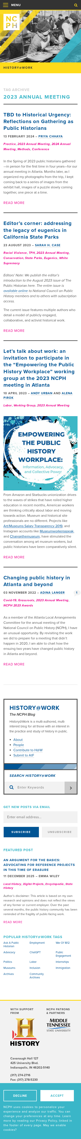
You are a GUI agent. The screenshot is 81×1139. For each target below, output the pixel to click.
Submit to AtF (23, 755)
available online (15, 291)
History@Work (35, 708)
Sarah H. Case (47, 245)
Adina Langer (52, 593)
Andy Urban (41, 393)
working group (25, 405)
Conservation (13, 258)
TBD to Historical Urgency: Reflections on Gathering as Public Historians (38, 121)
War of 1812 (63, 943)
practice (9, 144)
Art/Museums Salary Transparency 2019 (32, 526)
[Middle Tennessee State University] (58, 1025)
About (18, 740)
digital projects (33, 884)
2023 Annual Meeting (33, 144)
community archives (37, 975)
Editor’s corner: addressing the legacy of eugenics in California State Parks (37, 230)
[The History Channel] (25, 1032)
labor (7, 405)
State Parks (33, 258)
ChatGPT (35, 952)
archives (8, 974)
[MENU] (5, 9)
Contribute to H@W (28, 750)
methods (23, 149)
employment (37, 943)
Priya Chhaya (50, 136)
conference (40, 149)
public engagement (63, 954)
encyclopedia (54, 884)
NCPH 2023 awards (18, 605)
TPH (32, 253)
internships (62, 962)
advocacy (9, 952)
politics (7, 962)
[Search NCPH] (76, 5)
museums (9, 968)
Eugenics (50, 258)
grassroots (26, 600)
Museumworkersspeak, (57, 531)
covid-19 (9, 600)
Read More (14, 203)
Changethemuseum (25, 536)
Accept (57, 1096)
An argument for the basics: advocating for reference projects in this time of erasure (39, 865)
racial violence (15, 253)
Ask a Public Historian (11, 944)
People (18, 745)
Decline (20, 1096)
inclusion (35, 968)
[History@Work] (40, 20)
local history (12, 884)
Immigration (63, 968)
